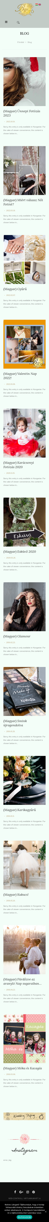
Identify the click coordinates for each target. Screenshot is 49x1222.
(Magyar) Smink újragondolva (15, 723)
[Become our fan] (15, 1192)
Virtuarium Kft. (31, 1198)
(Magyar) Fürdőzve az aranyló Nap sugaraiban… (22, 981)
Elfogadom (24, 1217)
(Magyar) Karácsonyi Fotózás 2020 (18, 464)
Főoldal (20, 42)
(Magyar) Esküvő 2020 (19, 551)
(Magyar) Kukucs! (16, 894)
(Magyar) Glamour (16, 636)
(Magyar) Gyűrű (15, 289)
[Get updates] (21, 1192)
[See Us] (27, 1192)
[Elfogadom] (45, 1211)
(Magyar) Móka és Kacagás (22, 1068)
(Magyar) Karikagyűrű (19, 810)
